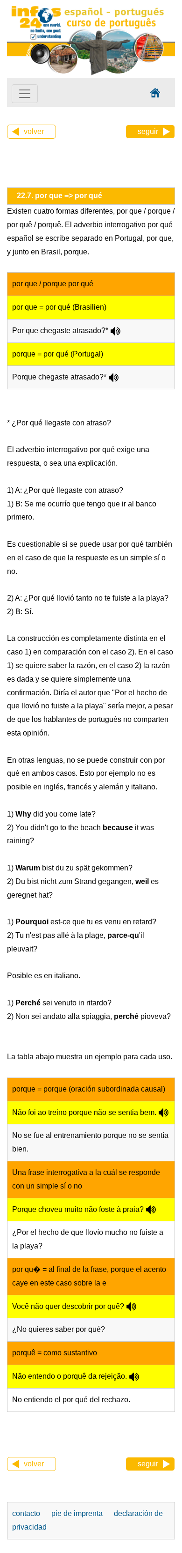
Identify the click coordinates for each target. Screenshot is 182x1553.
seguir (148, 131)
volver (34, 131)
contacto (26, 1513)
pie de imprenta (77, 1513)
